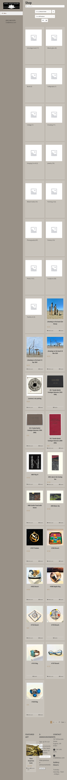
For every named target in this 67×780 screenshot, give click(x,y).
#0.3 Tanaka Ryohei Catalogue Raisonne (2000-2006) (55, 440)
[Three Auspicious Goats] (31, 748)
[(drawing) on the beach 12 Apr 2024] (34, 345)
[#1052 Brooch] (34, 574)
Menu (5, 13)
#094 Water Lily (55, 506)
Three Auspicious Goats (31, 761)
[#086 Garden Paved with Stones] (34, 495)
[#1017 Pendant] (34, 536)
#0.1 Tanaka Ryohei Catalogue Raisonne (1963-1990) (55, 392)
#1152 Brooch (35, 625)
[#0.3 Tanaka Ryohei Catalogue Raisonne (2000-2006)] (55, 423)
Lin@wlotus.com (11, 22)
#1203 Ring (35, 702)
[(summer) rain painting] (34, 384)
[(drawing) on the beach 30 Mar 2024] (55, 341)
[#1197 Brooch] (55, 651)
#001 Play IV (34, 475)
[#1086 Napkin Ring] (55, 574)
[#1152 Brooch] (34, 612)
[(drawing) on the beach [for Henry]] (55, 307)
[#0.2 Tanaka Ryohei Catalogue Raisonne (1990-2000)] (34, 418)
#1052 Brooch (35, 586)
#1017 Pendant (34, 548)
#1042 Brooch (55, 548)
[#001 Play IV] (34, 461)
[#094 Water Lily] (55, 495)
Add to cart (50, 330)
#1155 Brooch (55, 625)
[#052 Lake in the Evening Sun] (55, 462)
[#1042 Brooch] (55, 536)
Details (61, 330)
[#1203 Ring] (34, 689)
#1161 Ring (35, 663)
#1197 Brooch (55, 663)
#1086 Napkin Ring (55, 586)
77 (59, 722)
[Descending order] (53, 11)
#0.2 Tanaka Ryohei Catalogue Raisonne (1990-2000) (34, 430)
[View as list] (46, 20)
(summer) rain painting (34, 398)
